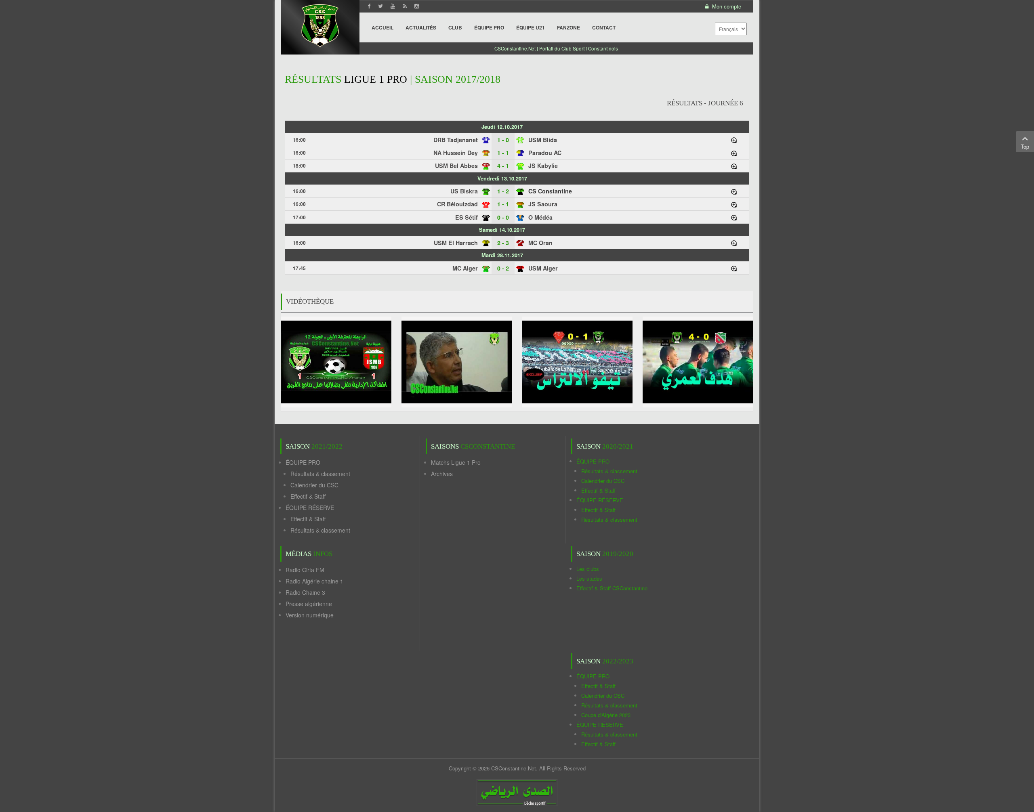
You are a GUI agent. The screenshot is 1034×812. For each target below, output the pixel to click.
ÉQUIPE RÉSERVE (310, 508)
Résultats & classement (320, 474)
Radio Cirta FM (305, 570)
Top (1025, 146)
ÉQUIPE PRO (303, 462)
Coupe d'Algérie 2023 (605, 715)
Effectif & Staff (308, 496)
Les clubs (587, 569)
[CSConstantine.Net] (320, 24)
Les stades (589, 578)
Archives (442, 474)
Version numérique (310, 615)
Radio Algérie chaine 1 (314, 581)
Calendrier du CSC (314, 485)
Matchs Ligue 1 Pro (456, 462)
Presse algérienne (309, 604)
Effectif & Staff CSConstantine (611, 588)
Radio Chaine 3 (305, 592)
